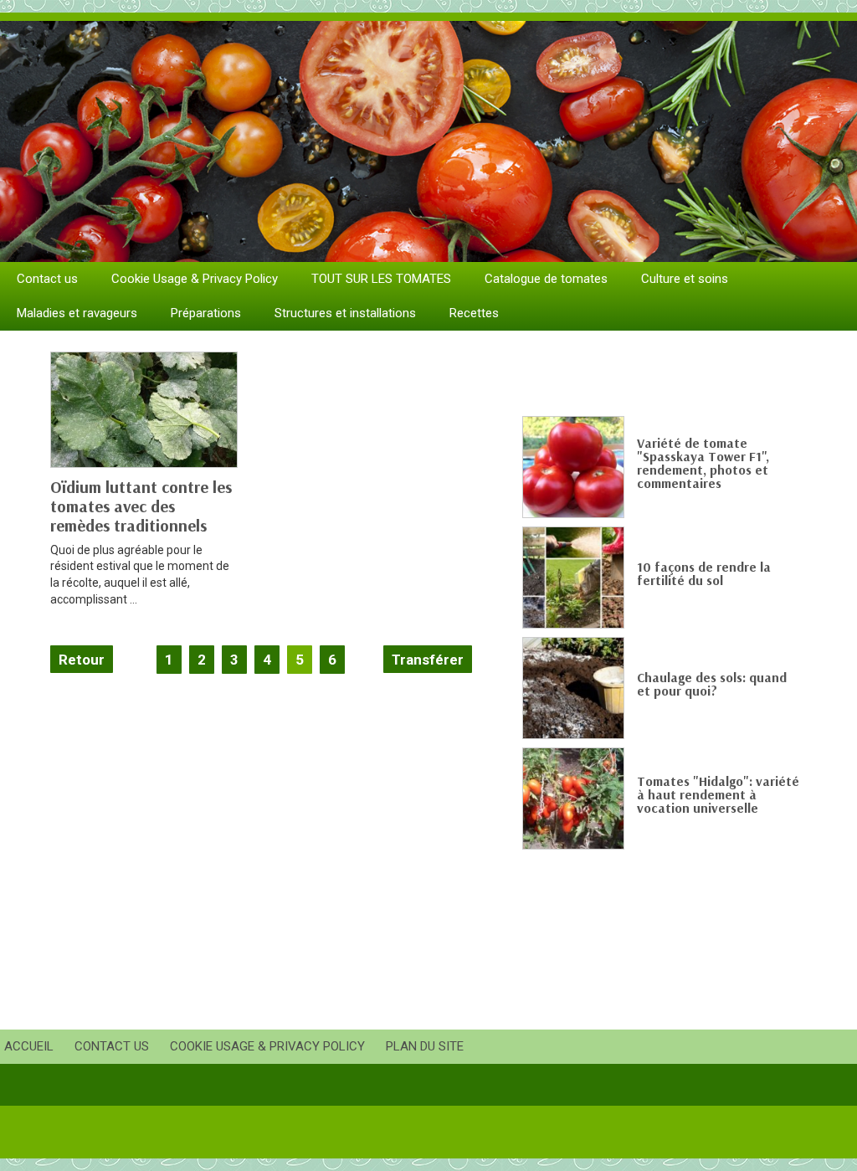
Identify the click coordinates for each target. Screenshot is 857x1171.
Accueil (29, 1046)
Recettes (474, 313)
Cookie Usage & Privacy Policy (194, 278)
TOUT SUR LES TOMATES (381, 278)
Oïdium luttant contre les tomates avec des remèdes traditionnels (141, 506)
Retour (82, 659)
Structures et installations (345, 313)
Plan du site (425, 1046)
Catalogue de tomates (546, 278)
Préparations (206, 313)
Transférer (428, 659)
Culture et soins (684, 278)
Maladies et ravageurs (77, 313)
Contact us (47, 278)
